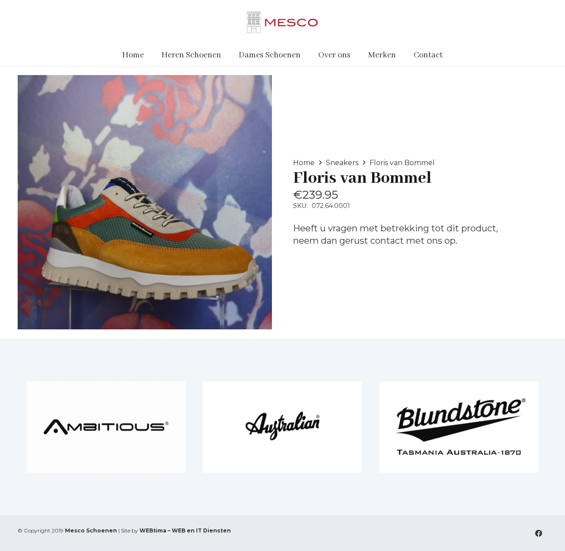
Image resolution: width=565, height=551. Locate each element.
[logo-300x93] (282, 22)
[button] (226, 55)
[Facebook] (538, 533)
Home (304, 163)
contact (387, 240)
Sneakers (342, 163)
